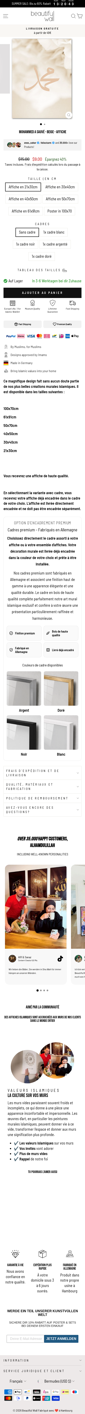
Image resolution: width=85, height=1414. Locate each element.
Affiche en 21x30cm (23, 187)
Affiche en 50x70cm (60, 199)
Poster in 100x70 (59, 211)
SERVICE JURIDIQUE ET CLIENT (34, 1371)
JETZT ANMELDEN (61, 1338)
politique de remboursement (37, 798)
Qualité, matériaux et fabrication (29, 786)
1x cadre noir (25, 244)
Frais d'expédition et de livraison (32, 773)
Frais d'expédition (36, 164)
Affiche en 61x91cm (26, 211)
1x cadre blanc (53, 232)
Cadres (42, 224)
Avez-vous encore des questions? (30, 810)
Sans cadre (27, 232)
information (17, 1360)
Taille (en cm (42, 178)
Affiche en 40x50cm (23, 199)
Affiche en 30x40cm (60, 187)
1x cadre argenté (55, 244)
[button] (38, 990)
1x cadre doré (42, 256)
